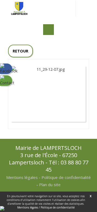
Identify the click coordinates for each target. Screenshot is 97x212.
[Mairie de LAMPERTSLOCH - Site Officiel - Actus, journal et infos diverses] (19, 7)
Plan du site (50, 184)
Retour (20, 51)
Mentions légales (22, 177)
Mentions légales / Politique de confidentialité (46, 207)
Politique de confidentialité (66, 177)
